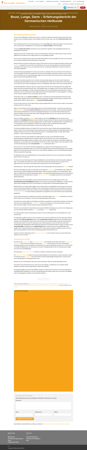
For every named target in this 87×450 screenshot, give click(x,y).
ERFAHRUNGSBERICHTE (65, 1)
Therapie (42, 143)
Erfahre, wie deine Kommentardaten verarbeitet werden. (56, 424)
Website (56, 412)
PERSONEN (31, 1)
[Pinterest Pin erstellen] (46, 279)
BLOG (74, 1)
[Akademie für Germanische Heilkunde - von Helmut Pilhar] (13, 3)
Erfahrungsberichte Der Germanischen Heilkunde (36, 13)
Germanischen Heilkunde (41, 233)
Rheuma (43, 13)
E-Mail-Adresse (38, 412)
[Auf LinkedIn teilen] (48, 279)
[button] (73, 8)
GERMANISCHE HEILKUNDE (52, 1)
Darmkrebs (19, 13)
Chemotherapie (35, 203)
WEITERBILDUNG (80, 1)
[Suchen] (85, 4)
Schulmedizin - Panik (60, 13)
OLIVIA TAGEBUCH (40, 1)
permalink (16, 286)
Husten (35, 100)
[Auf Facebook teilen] (39, 279)
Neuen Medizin (26, 241)
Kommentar (19, 400)
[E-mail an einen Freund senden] (43, 279)
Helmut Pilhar (54, 26)
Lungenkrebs (37, 13)
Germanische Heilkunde (44, 175)
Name (17, 412)
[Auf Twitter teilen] (41, 279)
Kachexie (30, 13)
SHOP (59, 4)
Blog (9, 446)
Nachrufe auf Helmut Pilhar (76, 4)
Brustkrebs (11, 13)
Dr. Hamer (57, 196)
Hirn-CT (35, 209)
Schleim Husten (50, 13)
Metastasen (28, 256)
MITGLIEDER (65, 4)
